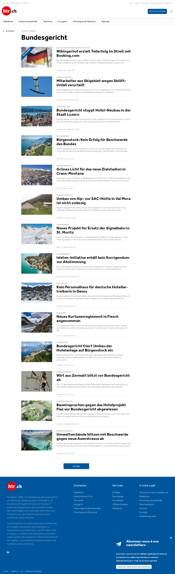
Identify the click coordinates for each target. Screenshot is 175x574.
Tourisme (47, 21)
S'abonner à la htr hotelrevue (153, 492)
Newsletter (144, 3)
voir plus (76, 466)
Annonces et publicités (150, 500)
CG (22, 571)
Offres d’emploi (120, 504)
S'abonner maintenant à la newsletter (134, 566)
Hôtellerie (8, 21)
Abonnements (146, 504)
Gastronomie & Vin (28, 21)
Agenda (105, 21)
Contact (143, 512)
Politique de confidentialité (33, 571)
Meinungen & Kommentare (87, 508)
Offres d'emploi (15, 3)
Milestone (117, 508)
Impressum (14, 571)
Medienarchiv (168, 3)
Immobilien (25, 3)
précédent (10, 31)
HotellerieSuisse (147, 516)
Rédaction (144, 496)
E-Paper (137, 3)
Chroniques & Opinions (84, 21)
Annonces (6, 3)
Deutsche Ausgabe (157, 11)
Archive (143, 508)
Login (131, 3)
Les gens (62, 21)
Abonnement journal (156, 3)
